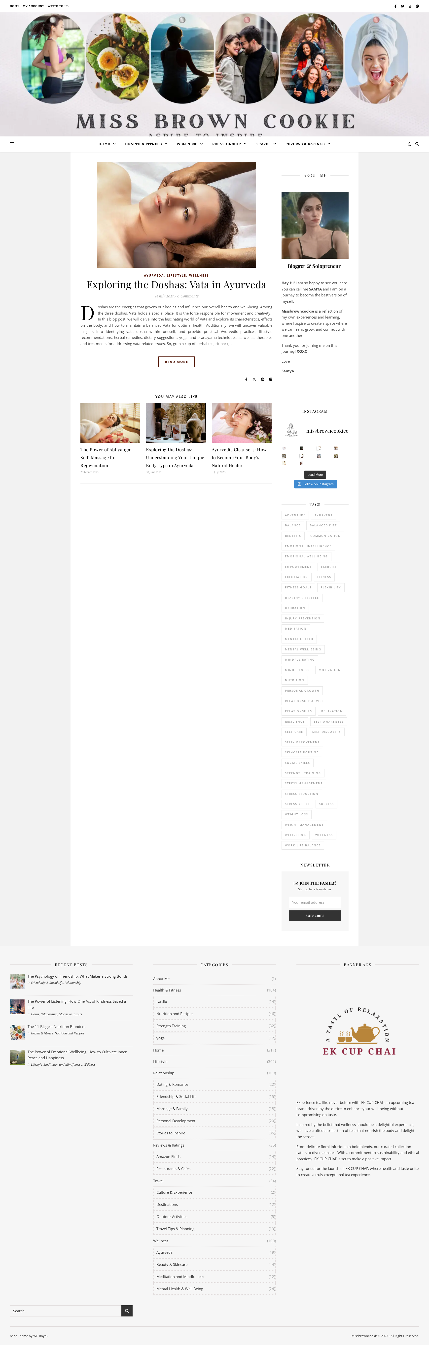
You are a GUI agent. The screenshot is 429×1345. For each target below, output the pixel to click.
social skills (297, 763)
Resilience (295, 721)
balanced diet (323, 525)
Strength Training (171, 1025)
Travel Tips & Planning (175, 1228)
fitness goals (298, 587)
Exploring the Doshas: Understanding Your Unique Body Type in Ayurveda (175, 457)
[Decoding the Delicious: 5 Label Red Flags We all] (284, 448)
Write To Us (58, 6)
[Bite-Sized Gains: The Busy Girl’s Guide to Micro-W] (319, 456)
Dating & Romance (172, 1084)
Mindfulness (297, 670)
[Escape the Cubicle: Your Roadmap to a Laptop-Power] (336, 448)
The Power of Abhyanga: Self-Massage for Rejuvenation (106, 457)
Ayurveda (154, 275)
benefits (293, 536)
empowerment (298, 567)
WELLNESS (324, 835)
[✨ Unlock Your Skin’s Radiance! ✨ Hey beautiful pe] (336, 456)
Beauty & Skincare (171, 1264)
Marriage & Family (172, 1108)
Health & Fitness (42, 1033)
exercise (329, 567)
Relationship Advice (304, 701)
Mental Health (299, 639)
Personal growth (302, 690)
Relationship (226, 144)
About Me (161, 978)
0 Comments (187, 295)
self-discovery (326, 732)
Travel (263, 144)
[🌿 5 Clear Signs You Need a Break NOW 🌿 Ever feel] (301, 463)
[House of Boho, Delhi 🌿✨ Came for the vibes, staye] (319, 448)
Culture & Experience (174, 1192)
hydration (295, 608)
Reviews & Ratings (305, 144)
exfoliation (296, 577)
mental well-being (303, 649)
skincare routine (302, 752)
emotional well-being (306, 556)
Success (326, 804)
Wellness (187, 144)
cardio (161, 1001)
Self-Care (294, 732)
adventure (295, 515)
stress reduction (302, 794)
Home (14, 6)
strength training (303, 773)
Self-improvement (302, 742)
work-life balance (303, 845)
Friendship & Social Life (47, 982)
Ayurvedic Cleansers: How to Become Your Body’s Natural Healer (239, 457)
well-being (295, 835)
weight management (304, 825)
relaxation (332, 711)
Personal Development (175, 1120)
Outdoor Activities (171, 1216)
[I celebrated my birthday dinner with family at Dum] (301, 456)
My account (33, 6)
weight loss (296, 814)
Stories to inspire (70, 1014)
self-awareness (329, 721)
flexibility (331, 587)
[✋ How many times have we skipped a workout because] (284, 456)
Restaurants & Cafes (173, 1168)
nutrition (294, 680)
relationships (298, 711)
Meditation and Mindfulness (62, 1064)
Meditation (296, 628)
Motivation (330, 670)
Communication (325, 536)
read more (176, 361)
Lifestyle (176, 275)
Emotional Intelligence (308, 546)
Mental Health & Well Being (179, 1288)
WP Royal (40, 1336)
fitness (324, 577)
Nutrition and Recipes (69, 1033)
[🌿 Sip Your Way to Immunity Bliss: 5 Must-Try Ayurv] (301, 448)
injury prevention (303, 618)
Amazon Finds (168, 1156)
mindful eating (300, 659)
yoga (160, 1037)
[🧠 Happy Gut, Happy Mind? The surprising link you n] (284, 463)
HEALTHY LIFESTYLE (302, 598)
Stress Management (304, 783)
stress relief (297, 804)
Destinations (167, 1204)
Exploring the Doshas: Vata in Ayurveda (176, 284)
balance (293, 525)
